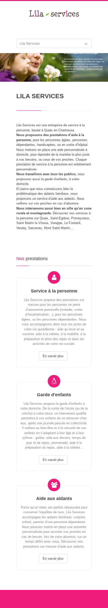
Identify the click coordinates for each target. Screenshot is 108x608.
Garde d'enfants (54, 394)
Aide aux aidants (54, 498)
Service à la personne (54, 290)
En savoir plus (53, 356)
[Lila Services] (54, 17)
